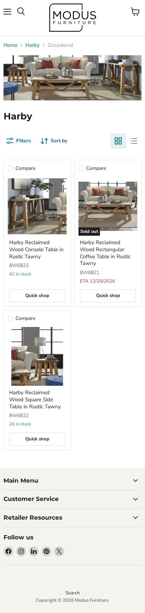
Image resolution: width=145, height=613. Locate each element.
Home (11, 45)
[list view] (133, 141)
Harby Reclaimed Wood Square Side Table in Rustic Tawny (35, 399)
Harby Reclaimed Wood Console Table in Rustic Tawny (36, 249)
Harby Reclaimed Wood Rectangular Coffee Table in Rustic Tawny (105, 253)
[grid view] (118, 141)
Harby (32, 45)
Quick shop (37, 295)
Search (72, 593)
